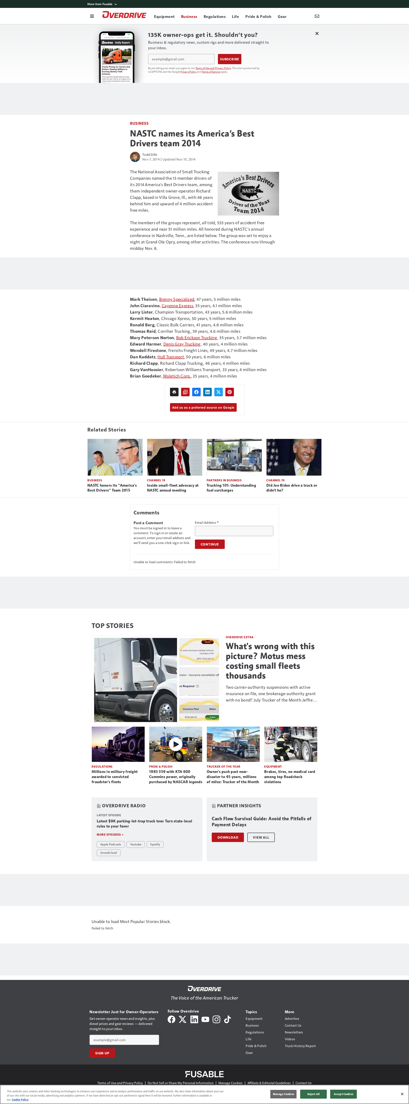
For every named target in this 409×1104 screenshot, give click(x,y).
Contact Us (303, 1083)
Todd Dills (149, 154)
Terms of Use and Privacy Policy (213, 68)
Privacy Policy (188, 71)
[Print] (174, 392)
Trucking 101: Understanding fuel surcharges (231, 488)
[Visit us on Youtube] (205, 1019)
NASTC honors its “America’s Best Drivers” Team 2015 (112, 488)
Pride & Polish (160, 766)
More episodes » (110, 834)
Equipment (273, 766)
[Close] (402, 1094)
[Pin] (229, 392)
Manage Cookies (230, 1083)
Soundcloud (108, 852)
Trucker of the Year (224, 766)
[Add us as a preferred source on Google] (185, 392)
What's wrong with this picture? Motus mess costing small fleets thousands (270, 660)
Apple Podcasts (110, 844)
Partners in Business (224, 480)
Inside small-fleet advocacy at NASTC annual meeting (173, 488)
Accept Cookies (343, 1094)
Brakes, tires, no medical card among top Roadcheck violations (289, 776)
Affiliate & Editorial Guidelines (269, 1083)
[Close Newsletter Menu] (317, 33)
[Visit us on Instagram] (216, 1019)
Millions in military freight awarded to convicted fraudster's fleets (115, 776)
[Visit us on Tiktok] (227, 1019)
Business (139, 123)
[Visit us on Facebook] (171, 1019)
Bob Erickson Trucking (196, 337)
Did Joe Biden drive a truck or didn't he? (291, 488)
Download (227, 837)
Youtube (135, 844)
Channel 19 (156, 480)
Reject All (313, 1094)
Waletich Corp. (177, 376)
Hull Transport (170, 356)
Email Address (207, 522)
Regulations (102, 766)
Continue (210, 544)
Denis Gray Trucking (182, 344)
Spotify (155, 844)
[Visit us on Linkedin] (194, 1019)
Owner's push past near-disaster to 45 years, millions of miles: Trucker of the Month (233, 776)
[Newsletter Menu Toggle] (317, 16)
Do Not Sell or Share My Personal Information (181, 1083)
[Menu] (92, 16)
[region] (204, 1094)
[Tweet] (218, 392)
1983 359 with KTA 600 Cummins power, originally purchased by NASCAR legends (175, 776)
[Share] (196, 392)
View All (261, 837)
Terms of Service (211, 71)
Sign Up (102, 1053)
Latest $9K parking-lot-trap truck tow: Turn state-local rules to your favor (144, 824)
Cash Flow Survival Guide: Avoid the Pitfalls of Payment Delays (261, 822)
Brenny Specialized (176, 299)
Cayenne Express (177, 305)
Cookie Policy (20, 1099)
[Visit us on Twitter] (183, 1019)
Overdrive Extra (240, 637)
